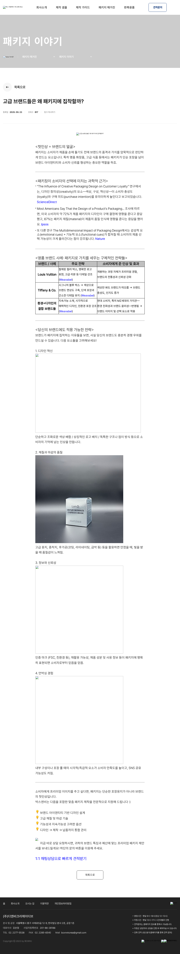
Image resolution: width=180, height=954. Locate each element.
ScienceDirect (47, 202)
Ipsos (45, 224)
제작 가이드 (83, 7)
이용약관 (44, 903)
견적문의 (157, 7)
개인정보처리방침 (62, 903)
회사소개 (41, 7)
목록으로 (19, 87)
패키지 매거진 (107, 7)
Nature (100, 239)
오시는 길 (29, 903)
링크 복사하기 (49, 112)
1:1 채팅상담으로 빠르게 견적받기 (60, 858)
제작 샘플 (61, 7)
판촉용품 (129, 7)
